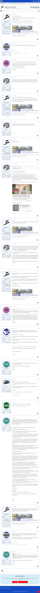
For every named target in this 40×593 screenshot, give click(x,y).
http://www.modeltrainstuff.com (17, 334)
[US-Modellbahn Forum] (1, 1)
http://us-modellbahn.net (6, 33)
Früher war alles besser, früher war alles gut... (20, 53)
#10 (37, 244)
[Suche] (34, 1)
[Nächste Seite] (4, 11)
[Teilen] (39, 11)
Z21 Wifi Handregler (15, 395)
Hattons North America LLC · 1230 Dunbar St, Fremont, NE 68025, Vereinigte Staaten (25, 206)
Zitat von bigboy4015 (18, 166)
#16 (37, 402)
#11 (37, 271)
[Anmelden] (36, 1)
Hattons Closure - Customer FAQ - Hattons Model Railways (22, 22)
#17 (37, 417)
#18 (37, 506)
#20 (37, 551)
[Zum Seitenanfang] (38, 592)
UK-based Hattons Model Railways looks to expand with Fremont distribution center (22, 195)
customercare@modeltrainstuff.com (18, 481)
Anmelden (15, 582)
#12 (37, 306)
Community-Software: (20, 591)
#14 (37, 361)
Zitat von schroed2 (17, 554)
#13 (37, 328)
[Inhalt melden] (37, 39)
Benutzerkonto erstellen (23, 582)
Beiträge (3, 24)
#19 (37, 531)
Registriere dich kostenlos (25, 578)
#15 (37, 378)
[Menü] (39, 1)
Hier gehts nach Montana (16, 393)
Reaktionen (4, 23)
